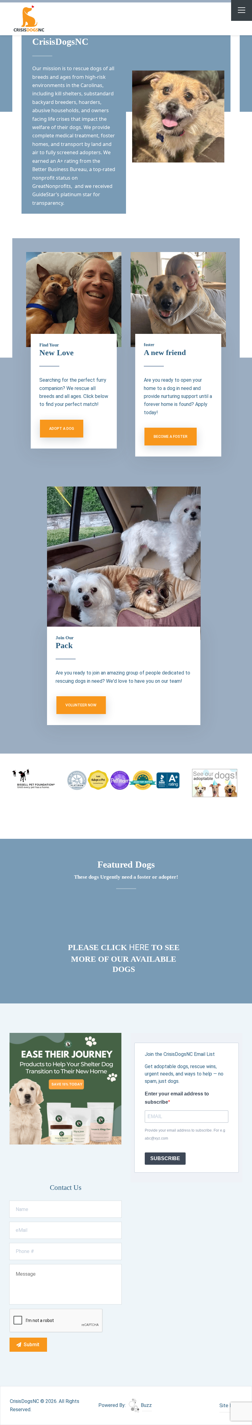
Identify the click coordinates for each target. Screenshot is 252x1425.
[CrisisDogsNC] (43, 19)
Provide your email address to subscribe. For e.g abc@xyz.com (185, 1134)
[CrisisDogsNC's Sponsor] (65, 1088)
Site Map (229, 1405)
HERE (140, 947)
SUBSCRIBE (165, 1158)
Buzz (146, 1405)
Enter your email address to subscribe (177, 1097)
